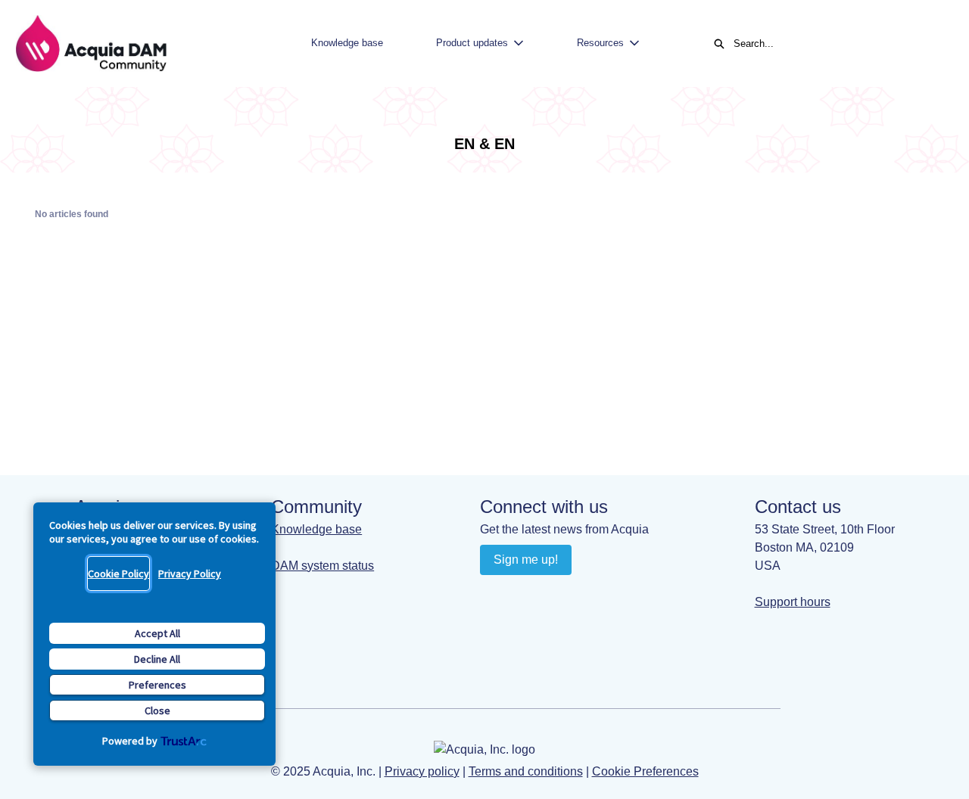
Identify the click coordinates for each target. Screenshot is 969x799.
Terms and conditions (526, 771)
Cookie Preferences (645, 771)
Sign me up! (526, 559)
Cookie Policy (118, 573)
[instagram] (552, 594)
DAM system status (322, 565)
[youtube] (522, 594)
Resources (600, 42)
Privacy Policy (189, 573)
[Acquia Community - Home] (91, 43)
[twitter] (582, 594)
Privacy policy (422, 771)
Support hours (792, 601)
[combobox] (836, 44)
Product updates (472, 42)
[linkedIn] (493, 594)
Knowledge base (347, 42)
